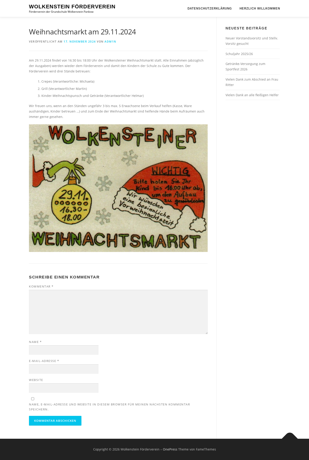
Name (35, 342)
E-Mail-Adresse (44, 361)
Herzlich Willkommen (260, 8)
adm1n (110, 41)
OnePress (170, 449)
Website (36, 380)
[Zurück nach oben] (290, 439)
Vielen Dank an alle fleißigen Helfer (252, 95)
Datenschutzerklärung (210, 8)
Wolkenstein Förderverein (72, 7)
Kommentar (41, 286)
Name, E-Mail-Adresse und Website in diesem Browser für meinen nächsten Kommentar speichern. (109, 406)
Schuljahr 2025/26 (239, 54)
